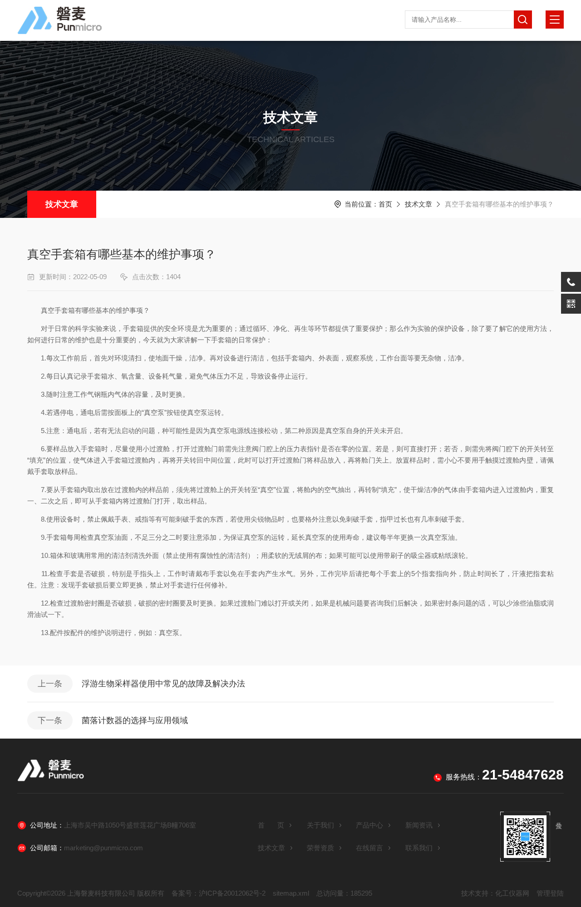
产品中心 (369, 825)
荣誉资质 (320, 848)
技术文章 (61, 204)
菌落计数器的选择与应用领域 (135, 720)
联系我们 (419, 848)
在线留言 (369, 848)
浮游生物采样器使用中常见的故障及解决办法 (163, 683)
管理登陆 (550, 893)
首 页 (271, 825)
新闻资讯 (419, 825)
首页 (385, 204)
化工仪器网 (512, 893)
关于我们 (320, 825)
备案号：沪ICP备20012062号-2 (219, 893)
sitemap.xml (291, 893)
